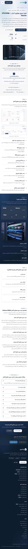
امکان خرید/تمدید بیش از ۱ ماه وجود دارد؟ (18, 403)
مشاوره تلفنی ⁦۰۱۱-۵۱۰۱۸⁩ (14, 83)
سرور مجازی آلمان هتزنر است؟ (20, 380)
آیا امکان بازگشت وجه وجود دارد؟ (20, 399)
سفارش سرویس (8, 2)
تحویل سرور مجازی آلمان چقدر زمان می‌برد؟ (18, 395)
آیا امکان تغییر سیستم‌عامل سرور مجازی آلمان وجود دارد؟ (16, 407)
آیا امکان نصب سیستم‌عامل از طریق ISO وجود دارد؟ (17, 412)
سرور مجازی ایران (23, 467)
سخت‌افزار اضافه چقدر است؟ (20, 391)
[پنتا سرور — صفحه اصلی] (23, 2)
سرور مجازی (22, 7)
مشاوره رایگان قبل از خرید (9, 29)
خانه (26, 7)
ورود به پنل (15, 462)
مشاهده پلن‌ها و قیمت (22, 29)
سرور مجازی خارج (23, 484)
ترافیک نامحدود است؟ (21, 387)
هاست (25, 501)
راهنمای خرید (9, 430)
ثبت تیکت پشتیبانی (13, 442)
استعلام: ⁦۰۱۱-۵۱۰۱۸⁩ (18, 430)
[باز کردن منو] (2, 2)
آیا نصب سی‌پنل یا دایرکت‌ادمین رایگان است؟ (18, 416)
